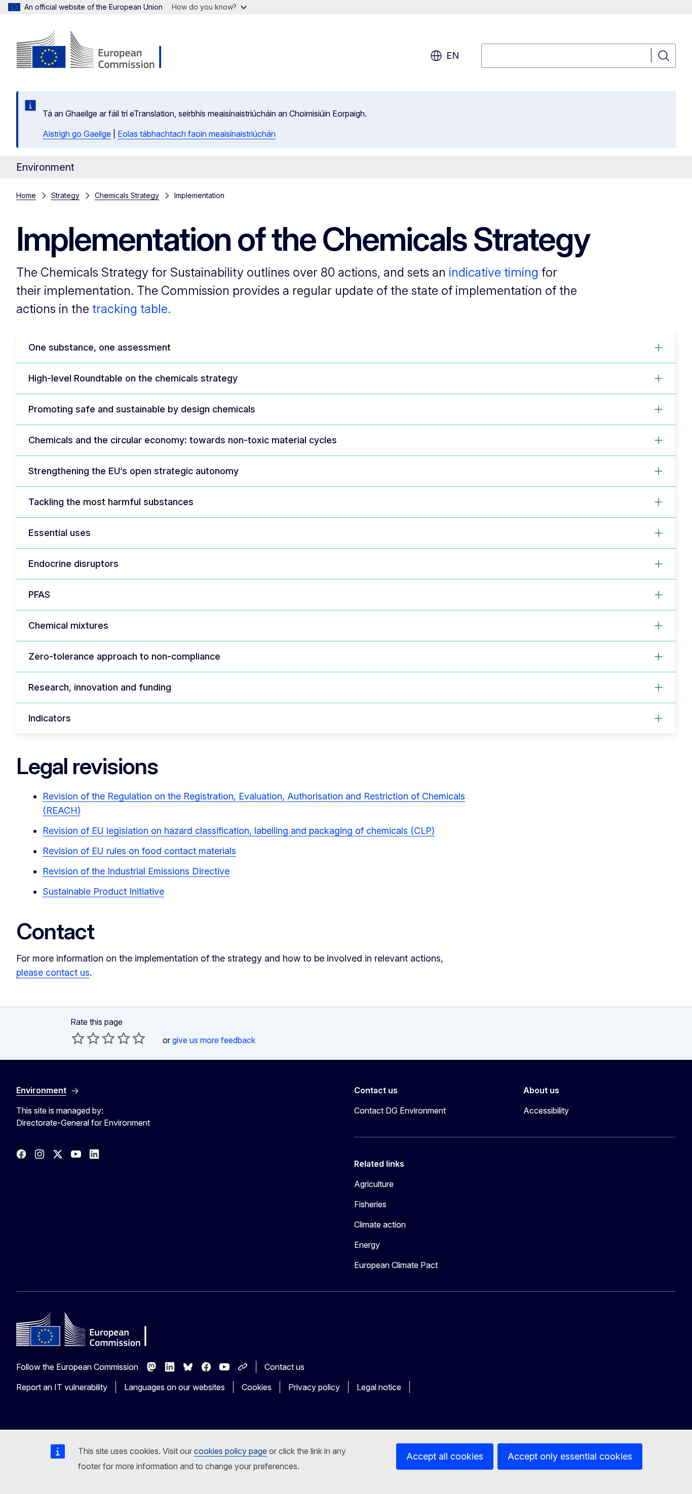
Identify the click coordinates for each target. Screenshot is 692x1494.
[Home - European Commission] (98, 50)
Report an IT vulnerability (61, 1387)
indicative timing (494, 272)
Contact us (284, 1367)
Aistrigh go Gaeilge (77, 134)
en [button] (452, 55)
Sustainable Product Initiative (103, 891)
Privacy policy (314, 1387)
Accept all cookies (444, 1456)
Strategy (65, 195)
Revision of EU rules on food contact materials (139, 851)
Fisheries (370, 1204)
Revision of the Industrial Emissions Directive (136, 871)
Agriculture (374, 1184)
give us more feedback (213, 1040)
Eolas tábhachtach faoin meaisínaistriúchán (197, 134)
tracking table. (131, 308)
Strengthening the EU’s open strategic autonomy (133, 471)
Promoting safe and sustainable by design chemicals (141, 409)
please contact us (53, 972)
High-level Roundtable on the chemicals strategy (133, 378)
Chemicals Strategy (127, 195)
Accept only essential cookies (570, 1456)
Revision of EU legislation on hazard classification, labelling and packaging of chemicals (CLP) (239, 830)
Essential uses (59, 532)
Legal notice (379, 1387)
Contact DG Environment (400, 1110)
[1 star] (78, 1038)
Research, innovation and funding (99, 687)
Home (26, 195)
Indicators (49, 718)
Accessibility (546, 1110)
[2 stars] (85, 1038)
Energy (367, 1245)
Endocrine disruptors (73, 563)
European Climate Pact (396, 1265)
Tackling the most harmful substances (111, 501)
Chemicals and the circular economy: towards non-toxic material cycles (182, 440)
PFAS (39, 594)
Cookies (257, 1387)
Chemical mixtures (68, 625)
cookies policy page (230, 1451)
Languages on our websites (174, 1387)
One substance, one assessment (99, 347)
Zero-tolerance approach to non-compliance (124, 656)
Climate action (380, 1224)
